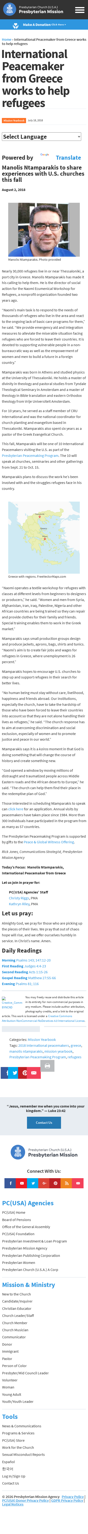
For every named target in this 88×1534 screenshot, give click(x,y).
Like (5, 1069)
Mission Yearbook (14, 120)
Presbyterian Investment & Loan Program (34, 1241)
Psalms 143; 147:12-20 (26, 960)
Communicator (14, 1337)
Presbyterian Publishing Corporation (31, 1255)
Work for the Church (18, 1447)
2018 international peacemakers (43, 1045)
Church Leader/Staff (18, 1315)
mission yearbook (58, 1051)
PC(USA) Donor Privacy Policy (25, 1500)
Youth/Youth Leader (18, 1401)
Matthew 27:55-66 (29, 977)
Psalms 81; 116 (20, 983)
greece (76, 1045)
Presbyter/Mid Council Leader (25, 1373)
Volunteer (10, 1380)
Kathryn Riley (19, 903)
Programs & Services (18, 1433)
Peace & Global (35, 842)
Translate (68, 157)
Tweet (14, 1069)
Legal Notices (12, 1504)
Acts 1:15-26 (25, 972)
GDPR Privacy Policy (67, 1500)
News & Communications (21, 1426)
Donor (7, 1344)
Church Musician (15, 1329)
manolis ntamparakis (26, 1051)
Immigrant (10, 1351)
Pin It (23, 1069)
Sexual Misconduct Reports (23, 1454)
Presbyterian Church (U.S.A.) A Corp (30, 1269)
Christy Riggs (19, 898)
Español (8, 1461)
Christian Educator (16, 1308)
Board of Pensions (16, 1219)
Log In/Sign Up (13, 1476)
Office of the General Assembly (26, 1226)
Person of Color (14, 1365)
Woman (8, 1387)
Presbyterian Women (18, 1262)
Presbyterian (12, 455)
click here (16, 809)
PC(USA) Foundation (18, 1233)
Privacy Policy (73, 1496)
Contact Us (44, 1122)
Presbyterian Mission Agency (24, 1248)
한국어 (7, 1468)
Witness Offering (61, 842)
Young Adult (11, 1394)
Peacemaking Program (40, 455)
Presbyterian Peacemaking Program (37, 1057)
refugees (74, 1057)
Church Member (14, 1322)
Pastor (7, 1358)
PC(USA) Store (13, 1440)
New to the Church (16, 1294)
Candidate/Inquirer (17, 1301)
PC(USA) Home (13, 1212)
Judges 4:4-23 (24, 966)
